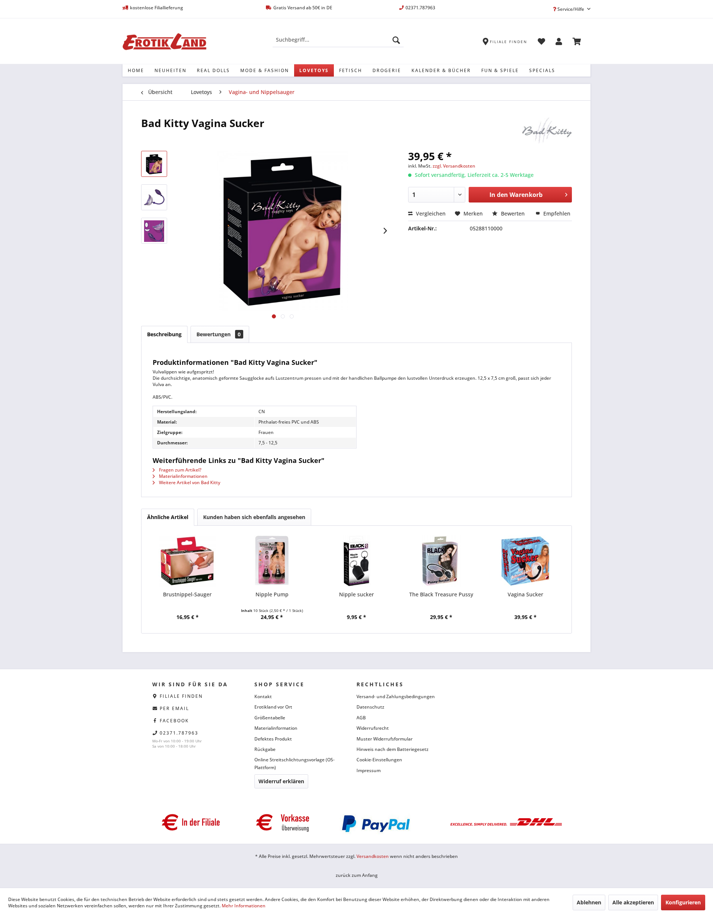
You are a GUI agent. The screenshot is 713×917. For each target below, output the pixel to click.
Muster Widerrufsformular (384, 739)
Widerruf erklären (281, 781)
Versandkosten (372, 856)
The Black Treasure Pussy (441, 594)
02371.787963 (179, 733)
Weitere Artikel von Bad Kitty (189, 482)
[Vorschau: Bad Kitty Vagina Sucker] (154, 164)
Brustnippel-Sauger (187, 594)
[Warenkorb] (577, 42)
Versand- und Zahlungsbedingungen (395, 696)
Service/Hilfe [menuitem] (570, 9)
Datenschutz (370, 707)
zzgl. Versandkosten (454, 166)
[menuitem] (338, 39)
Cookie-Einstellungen (379, 759)
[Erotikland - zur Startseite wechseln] (164, 41)
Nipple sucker (356, 594)
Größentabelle (269, 718)
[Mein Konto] (559, 42)
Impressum (368, 770)
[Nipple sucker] (356, 561)
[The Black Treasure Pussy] (441, 561)
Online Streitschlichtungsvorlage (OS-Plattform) (294, 763)
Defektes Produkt (273, 739)
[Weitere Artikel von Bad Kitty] (547, 130)
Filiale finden (181, 696)
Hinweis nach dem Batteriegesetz (392, 749)
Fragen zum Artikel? (179, 470)
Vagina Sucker (525, 594)
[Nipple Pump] (272, 561)
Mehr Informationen (244, 906)
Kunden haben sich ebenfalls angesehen (254, 517)
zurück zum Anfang (357, 875)
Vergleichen (430, 213)
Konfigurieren (683, 902)
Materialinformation (275, 728)
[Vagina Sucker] (525, 561)
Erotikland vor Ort (273, 707)
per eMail (174, 708)
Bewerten (512, 213)
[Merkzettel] (541, 42)
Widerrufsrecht (372, 728)
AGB (361, 718)
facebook (174, 720)
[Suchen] (396, 39)
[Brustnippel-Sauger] (187, 561)
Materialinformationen (183, 476)
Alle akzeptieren (633, 902)
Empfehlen (556, 213)
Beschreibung (164, 334)
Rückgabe (265, 749)
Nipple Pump (272, 594)
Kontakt (263, 696)
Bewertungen (218, 334)
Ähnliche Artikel (167, 517)
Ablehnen (589, 902)
